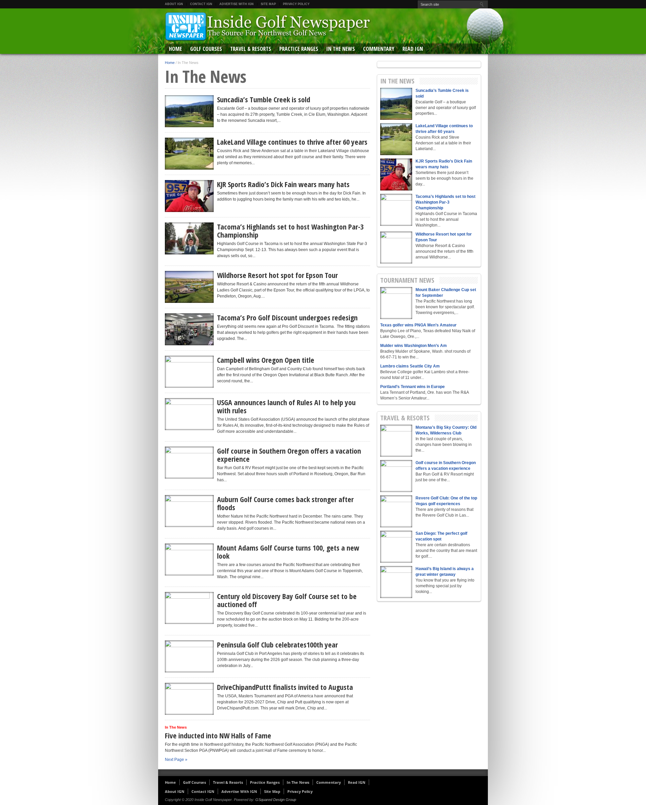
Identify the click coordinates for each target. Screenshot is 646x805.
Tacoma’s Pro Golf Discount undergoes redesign (287, 317)
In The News (340, 49)
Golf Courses (206, 49)
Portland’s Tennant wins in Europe (412, 386)
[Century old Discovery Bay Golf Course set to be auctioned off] (189, 608)
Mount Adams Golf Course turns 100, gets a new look (288, 552)
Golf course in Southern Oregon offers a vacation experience (289, 455)
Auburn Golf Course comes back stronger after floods (285, 503)
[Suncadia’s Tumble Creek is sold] (189, 111)
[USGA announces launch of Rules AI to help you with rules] (189, 414)
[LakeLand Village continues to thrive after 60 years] (189, 154)
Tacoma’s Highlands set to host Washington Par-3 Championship (290, 230)
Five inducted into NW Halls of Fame (218, 735)
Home (175, 49)
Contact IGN (201, 4)
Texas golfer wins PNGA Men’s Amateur (418, 325)
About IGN (174, 4)
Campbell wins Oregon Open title (265, 360)
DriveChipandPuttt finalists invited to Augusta (285, 687)
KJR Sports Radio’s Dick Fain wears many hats (283, 184)
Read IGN (412, 49)
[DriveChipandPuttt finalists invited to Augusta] (189, 699)
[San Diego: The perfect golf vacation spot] (396, 547)
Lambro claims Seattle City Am (410, 366)
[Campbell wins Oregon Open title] (189, 372)
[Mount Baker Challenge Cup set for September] (396, 303)
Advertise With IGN (236, 4)
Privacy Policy (296, 4)
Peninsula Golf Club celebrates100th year (277, 644)
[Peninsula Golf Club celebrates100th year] (189, 656)
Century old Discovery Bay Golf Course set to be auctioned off (287, 600)
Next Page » (176, 759)
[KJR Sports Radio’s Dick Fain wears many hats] (189, 196)
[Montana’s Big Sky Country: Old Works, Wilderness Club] (396, 441)
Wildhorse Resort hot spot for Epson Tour (277, 275)
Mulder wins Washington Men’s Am (413, 345)
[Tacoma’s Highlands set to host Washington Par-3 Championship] (189, 238)
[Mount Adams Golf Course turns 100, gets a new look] (189, 559)
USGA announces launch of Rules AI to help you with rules (286, 406)
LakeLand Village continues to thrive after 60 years (292, 142)
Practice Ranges (298, 49)
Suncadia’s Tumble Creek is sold (263, 99)
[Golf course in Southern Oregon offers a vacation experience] (189, 463)
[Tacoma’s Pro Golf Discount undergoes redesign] (189, 329)
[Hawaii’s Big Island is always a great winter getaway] (396, 582)
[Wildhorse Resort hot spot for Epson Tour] (189, 287)
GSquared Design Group (275, 800)
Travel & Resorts (250, 49)
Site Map (268, 4)
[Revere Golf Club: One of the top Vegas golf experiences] (396, 511)
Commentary (378, 49)
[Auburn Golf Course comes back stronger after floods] (189, 511)
